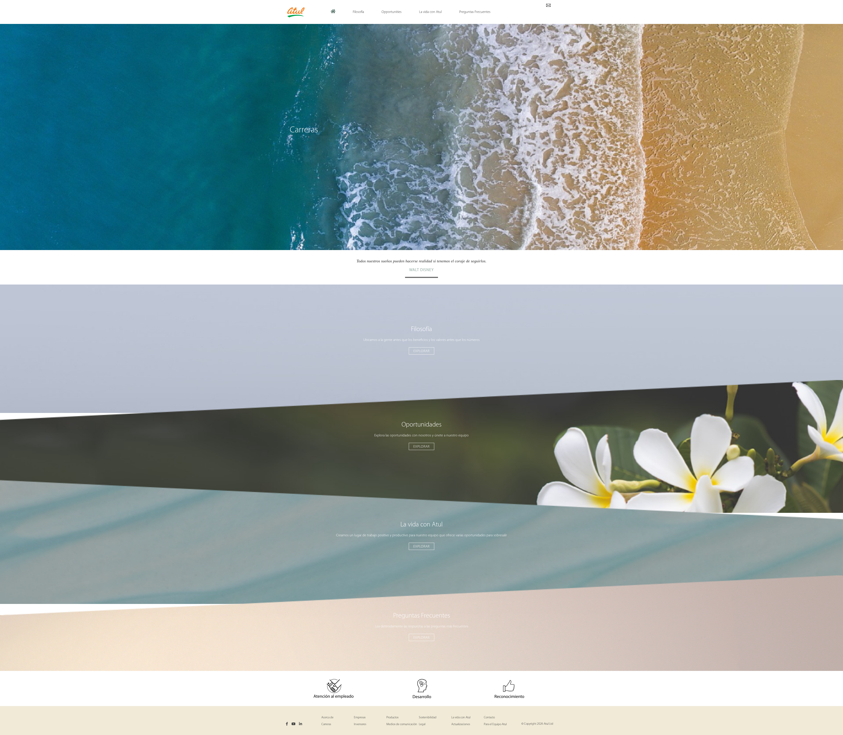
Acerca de (327, 717)
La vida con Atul (460, 717)
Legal (422, 724)
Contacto (489, 717)
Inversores (360, 724)
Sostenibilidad (427, 717)
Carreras (326, 724)
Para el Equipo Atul (495, 724)
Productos (392, 717)
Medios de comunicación (401, 724)
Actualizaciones (460, 724)
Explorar (421, 351)
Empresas (360, 717)
